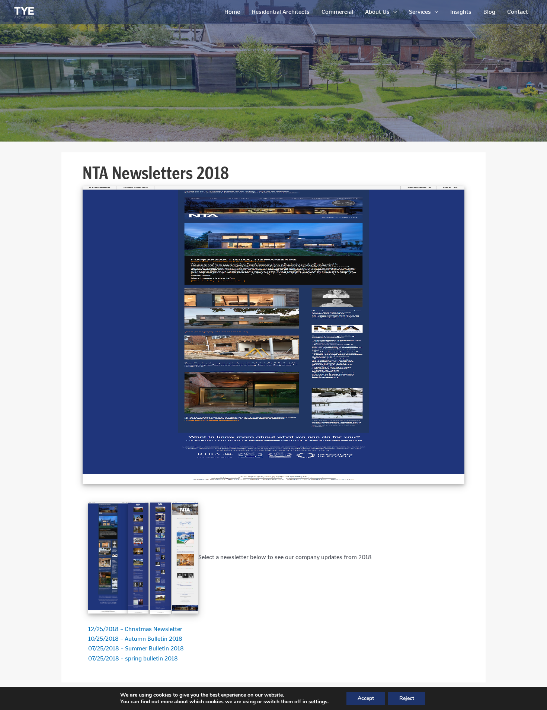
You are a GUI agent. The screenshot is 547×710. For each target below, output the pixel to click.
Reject (406, 698)
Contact (517, 11)
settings (317, 701)
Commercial (337, 11)
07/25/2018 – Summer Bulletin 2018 (136, 648)
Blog (489, 11)
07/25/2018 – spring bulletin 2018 (133, 658)
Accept (366, 698)
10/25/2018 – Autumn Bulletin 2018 (135, 638)
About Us (377, 11)
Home (232, 11)
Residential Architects (281, 11)
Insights (460, 11)
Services (420, 11)
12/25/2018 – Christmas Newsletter (135, 629)
